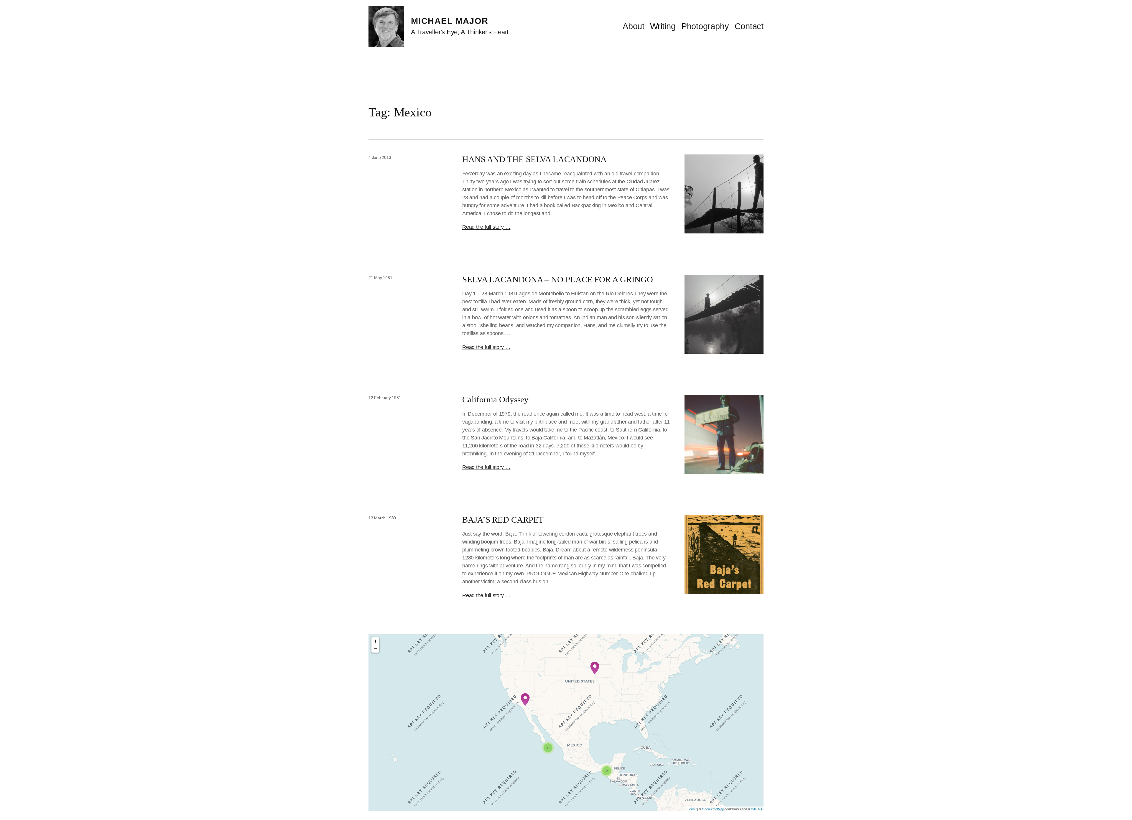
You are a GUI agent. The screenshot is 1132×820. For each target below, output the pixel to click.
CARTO (756, 808)
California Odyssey (495, 399)
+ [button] (375, 641)
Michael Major (449, 21)
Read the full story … (486, 227)
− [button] (375, 649)
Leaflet (691, 808)
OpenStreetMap (713, 808)
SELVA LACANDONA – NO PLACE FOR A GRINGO (557, 279)
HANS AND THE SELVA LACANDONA (534, 159)
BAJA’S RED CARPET (503, 519)
